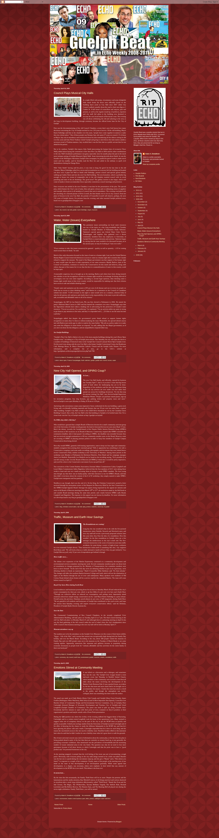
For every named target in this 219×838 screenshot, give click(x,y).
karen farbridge (82, 210)
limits (87, 798)
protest (88, 506)
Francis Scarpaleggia (73, 360)
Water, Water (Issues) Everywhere (74, 220)
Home (90, 805)
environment (85, 657)
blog (61, 506)
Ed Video (138, 181)
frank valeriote (85, 360)
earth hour (77, 657)
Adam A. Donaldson (152, 154)
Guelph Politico (140, 173)
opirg (84, 506)
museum (94, 210)
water (114, 360)
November (141, 205)
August (140, 213)
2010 (138, 196)
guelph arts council (101, 360)
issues (110, 360)
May (139, 222)
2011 (138, 193)
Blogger (118, 822)
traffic (114, 657)
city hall (69, 210)
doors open (63, 360)
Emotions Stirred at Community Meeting (78, 667)
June (139, 219)
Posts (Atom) (67, 808)
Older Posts (121, 805)
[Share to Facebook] (102, 207)
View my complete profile (151, 164)
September (142, 211)
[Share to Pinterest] (104, 207)
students (94, 506)
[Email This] (95, 207)
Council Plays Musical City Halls (73, 93)
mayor (89, 210)
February (141, 248)
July (139, 217)
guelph (74, 210)
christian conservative (69, 506)
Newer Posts (58, 805)
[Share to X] (100, 207)
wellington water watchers (103, 798)
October (140, 208)
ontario (102, 657)
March (140, 245)
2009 (138, 199)
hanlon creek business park (76, 798)
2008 (138, 255)
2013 (138, 190)
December (141, 202)
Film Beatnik (139, 176)
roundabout (108, 657)
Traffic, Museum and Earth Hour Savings (78, 517)
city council (63, 210)
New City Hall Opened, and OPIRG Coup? (80, 370)
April (139, 225)
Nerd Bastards (140, 178)
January (141, 251)
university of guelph (103, 506)
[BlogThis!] (97, 207)
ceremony (63, 657)
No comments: (86, 207)
